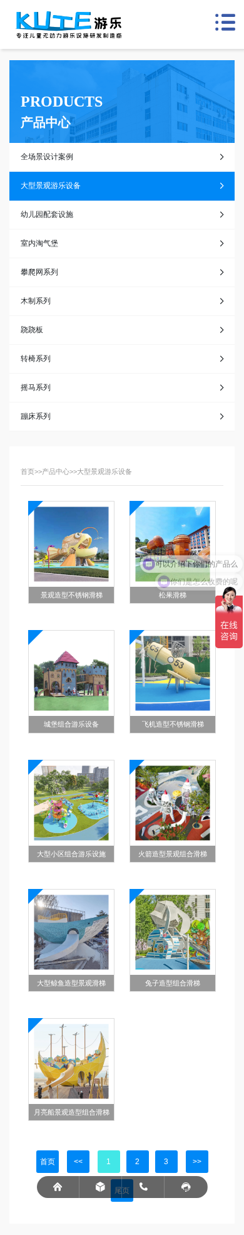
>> (197, 1161)
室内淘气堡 (39, 243)
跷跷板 (32, 329)
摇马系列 (36, 387)
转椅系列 (36, 358)
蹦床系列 (36, 416)
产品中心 (55, 471)
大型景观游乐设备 (51, 185)
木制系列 (36, 301)
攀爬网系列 (39, 272)
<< (78, 1161)
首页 (27, 471)
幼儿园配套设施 (47, 214)
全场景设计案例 (47, 156)
